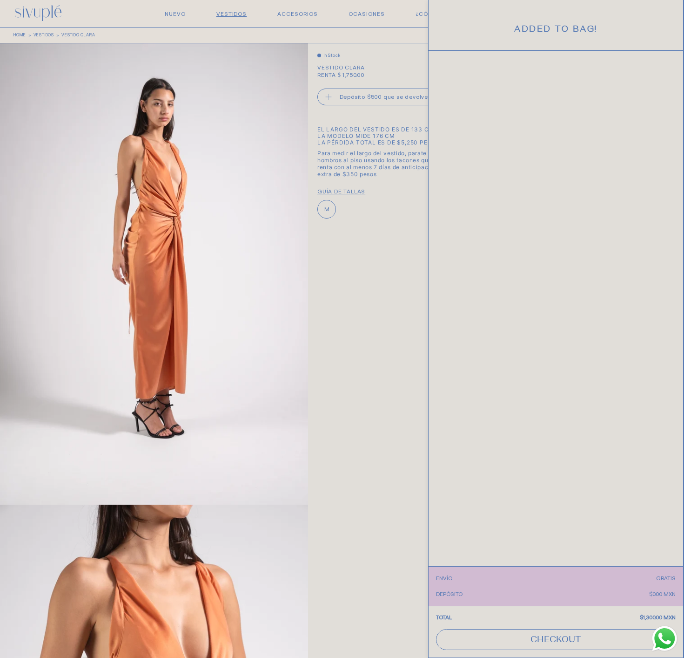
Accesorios (297, 14)
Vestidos (231, 14)
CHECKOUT (555, 640)
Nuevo (175, 14)
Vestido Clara (78, 35)
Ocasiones (367, 14)
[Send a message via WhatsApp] (664, 638)
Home (19, 35)
